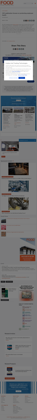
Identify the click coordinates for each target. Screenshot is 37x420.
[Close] (32, 62)
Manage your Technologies (13, 77)
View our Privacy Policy (22, 75)
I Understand (22, 77)
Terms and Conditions (16, 71)
